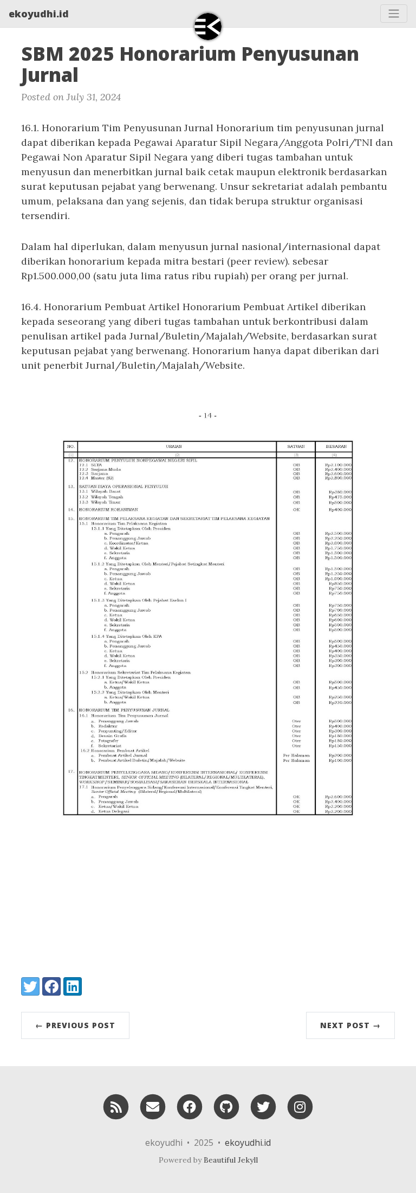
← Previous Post (75, 1025)
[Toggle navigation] (393, 13)
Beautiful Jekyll (231, 1160)
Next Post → (350, 1025)
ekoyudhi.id (39, 13)
